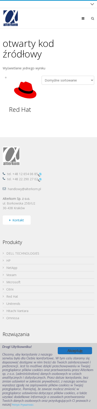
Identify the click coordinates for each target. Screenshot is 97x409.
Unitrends (13, 303)
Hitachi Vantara (17, 311)
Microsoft (13, 282)
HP (8, 260)
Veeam (11, 275)
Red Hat (12, 296)
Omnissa (12, 318)
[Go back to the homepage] (10, 18)
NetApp (11, 268)
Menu (86, 18)
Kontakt (18, 220)
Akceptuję (75, 350)
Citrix (10, 289)
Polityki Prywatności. (23, 404)
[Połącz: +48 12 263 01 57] (40, 179)
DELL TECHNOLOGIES (22, 253)
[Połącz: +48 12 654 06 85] (40, 174)
